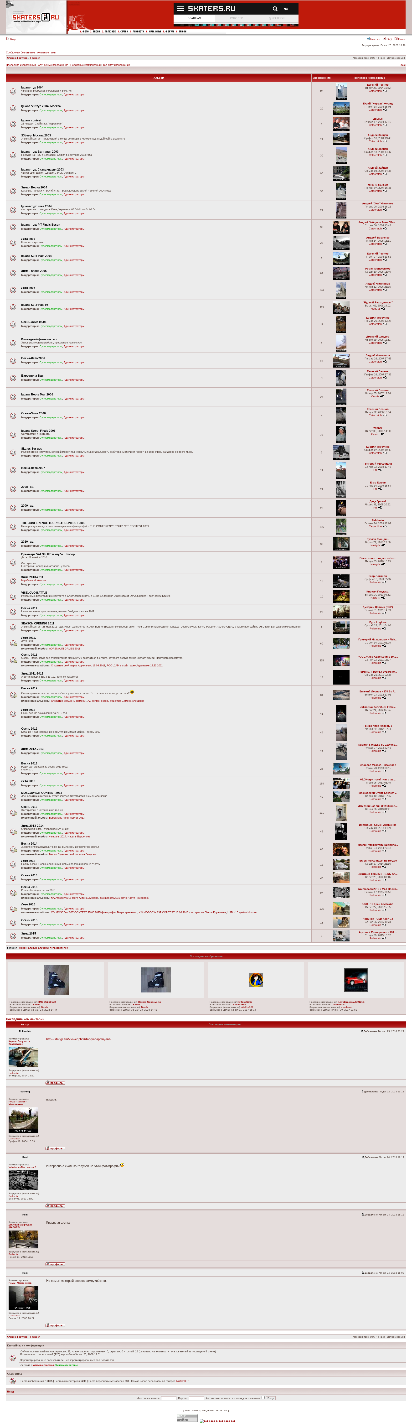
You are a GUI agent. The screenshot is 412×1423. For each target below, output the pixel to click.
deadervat (339, 1004)
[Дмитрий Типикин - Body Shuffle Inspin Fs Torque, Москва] (341, 882)
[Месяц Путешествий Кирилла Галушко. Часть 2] (341, 855)
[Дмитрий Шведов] (341, 350)
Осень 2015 (29, 920)
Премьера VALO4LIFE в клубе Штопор (48, 554)
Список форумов (17, 58)
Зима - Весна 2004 (34, 187)
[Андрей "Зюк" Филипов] (341, 217)
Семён (375, 396)
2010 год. (27, 541)
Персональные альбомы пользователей (43, 947)
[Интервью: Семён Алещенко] (341, 839)
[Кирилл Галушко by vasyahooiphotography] (341, 759)
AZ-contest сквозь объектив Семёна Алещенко (116, 700)
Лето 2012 (28, 710)
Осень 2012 (29, 728)
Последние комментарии (85, 64)
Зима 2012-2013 (32, 749)
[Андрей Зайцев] (341, 144)
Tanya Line (375, 526)
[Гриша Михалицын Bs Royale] (341, 869)
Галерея (375, 39)
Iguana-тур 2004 (32, 87)
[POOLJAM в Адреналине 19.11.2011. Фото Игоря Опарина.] (341, 665)
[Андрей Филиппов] (341, 297)
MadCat (375, 308)
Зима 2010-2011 (32, 577)
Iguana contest (31, 120)
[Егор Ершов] (341, 496)
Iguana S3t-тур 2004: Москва (41, 106)
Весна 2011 (29, 608)
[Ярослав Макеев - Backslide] (341, 773)
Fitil (375, 469)
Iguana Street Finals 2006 (38, 430)
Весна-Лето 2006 (33, 358)
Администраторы (74, 94)
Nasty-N (375, 545)
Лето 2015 (28, 904)
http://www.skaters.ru (33, 580)
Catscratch (375, 90)
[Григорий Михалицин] (341, 478)
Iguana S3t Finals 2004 (36, 256)
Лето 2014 (28, 860)
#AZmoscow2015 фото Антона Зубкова (74, 897)
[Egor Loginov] (341, 633)
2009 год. (27, 505)
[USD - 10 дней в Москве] (341, 914)
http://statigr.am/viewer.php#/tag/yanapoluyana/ (78, 1039)
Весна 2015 (29, 887)
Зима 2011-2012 (32, 673)
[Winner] (341, 442)
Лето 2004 (28, 239)
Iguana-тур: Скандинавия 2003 (42, 169)
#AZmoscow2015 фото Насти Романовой (124, 897)
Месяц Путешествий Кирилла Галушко (72, 854)
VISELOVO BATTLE (34, 592)
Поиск (401, 39)
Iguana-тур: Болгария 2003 (40, 151)
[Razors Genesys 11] (156, 991)
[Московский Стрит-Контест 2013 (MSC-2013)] (341, 801)
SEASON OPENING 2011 (37, 623)
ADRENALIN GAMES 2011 (64, 648)
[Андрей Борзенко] (341, 249)
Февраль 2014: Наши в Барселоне (69, 836)
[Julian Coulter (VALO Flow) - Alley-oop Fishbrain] (341, 721)
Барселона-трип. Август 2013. (67, 817)
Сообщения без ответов (20, 52)
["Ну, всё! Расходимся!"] (341, 313)
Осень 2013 (29, 807)
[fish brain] (341, 534)
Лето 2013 (28, 781)
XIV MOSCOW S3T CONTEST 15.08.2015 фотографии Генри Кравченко (94, 912)
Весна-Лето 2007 (33, 468)
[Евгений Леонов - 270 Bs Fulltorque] (341, 699)
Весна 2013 (29, 763)
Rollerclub (375, 582)
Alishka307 (239, 1004)
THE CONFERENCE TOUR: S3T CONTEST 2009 (53, 523)
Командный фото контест (39, 339)
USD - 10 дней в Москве (242, 912)
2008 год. (27, 486)
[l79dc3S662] (256, 986)
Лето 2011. (28, 637)
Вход (12, 39)
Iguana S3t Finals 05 (34, 304)
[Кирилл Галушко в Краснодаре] (23, 1066)
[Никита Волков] (341, 198)
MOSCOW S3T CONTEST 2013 (41, 793)
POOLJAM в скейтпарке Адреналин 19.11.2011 (135, 665)
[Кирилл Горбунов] (341, 332)
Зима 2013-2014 (32, 825)
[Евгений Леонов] (341, 99)
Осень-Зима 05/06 (33, 322)
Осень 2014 (29, 875)
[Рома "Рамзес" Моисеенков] (23, 1132)
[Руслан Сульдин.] (341, 549)
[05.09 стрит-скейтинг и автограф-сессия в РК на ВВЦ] (341, 788)
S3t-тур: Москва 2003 (36, 135)
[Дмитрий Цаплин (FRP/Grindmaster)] (341, 820)
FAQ (389, 39)
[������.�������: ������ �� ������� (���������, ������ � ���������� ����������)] (217, 1421)
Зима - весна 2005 (34, 271)
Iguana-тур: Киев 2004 (36, 206)
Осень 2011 (29, 654)
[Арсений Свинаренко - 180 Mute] (341, 940)
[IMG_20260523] (56, 993)
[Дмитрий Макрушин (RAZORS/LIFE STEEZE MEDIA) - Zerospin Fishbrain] (23, 1247)
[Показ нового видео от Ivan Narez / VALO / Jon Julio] (341, 567)
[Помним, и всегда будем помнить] (341, 683)
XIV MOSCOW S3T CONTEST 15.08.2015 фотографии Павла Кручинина (182, 912)
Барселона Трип (32, 375)
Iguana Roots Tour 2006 (37, 394)
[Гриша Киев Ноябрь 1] (341, 740)
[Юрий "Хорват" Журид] (341, 114)
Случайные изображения (53, 64)
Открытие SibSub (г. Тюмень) (68, 700)
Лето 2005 (28, 288)
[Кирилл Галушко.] (341, 602)
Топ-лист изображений (116, 64)
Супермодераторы (51, 94)
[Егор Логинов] (341, 587)
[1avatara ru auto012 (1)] (356, 991)
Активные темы (46, 52)
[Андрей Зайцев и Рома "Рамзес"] (341, 233)
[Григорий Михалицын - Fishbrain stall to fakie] (341, 648)
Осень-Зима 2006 (33, 413)
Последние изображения (21, 64)
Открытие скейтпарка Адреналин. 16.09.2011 (78, 665)
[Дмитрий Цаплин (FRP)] (341, 617)
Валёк (36, 1004)
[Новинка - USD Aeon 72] (341, 927)
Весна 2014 (29, 843)
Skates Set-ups (31, 448)
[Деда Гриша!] (341, 515)
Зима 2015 (28, 933)
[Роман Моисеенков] (341, 279)
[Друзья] (341, 130)
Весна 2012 (29, 688)
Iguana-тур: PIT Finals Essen (40, 224)
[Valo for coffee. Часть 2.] (23, 1189)
